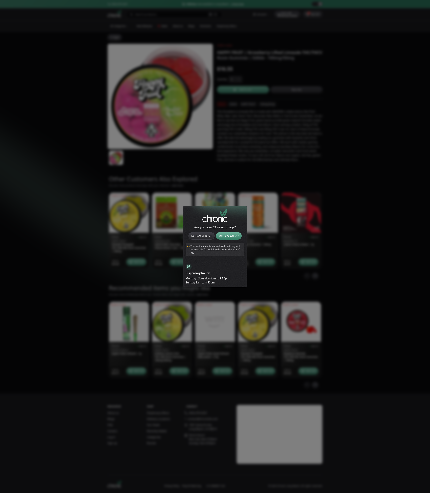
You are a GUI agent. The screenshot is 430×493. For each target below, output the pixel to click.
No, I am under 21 (201, 235)
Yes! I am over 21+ (229, 235)
